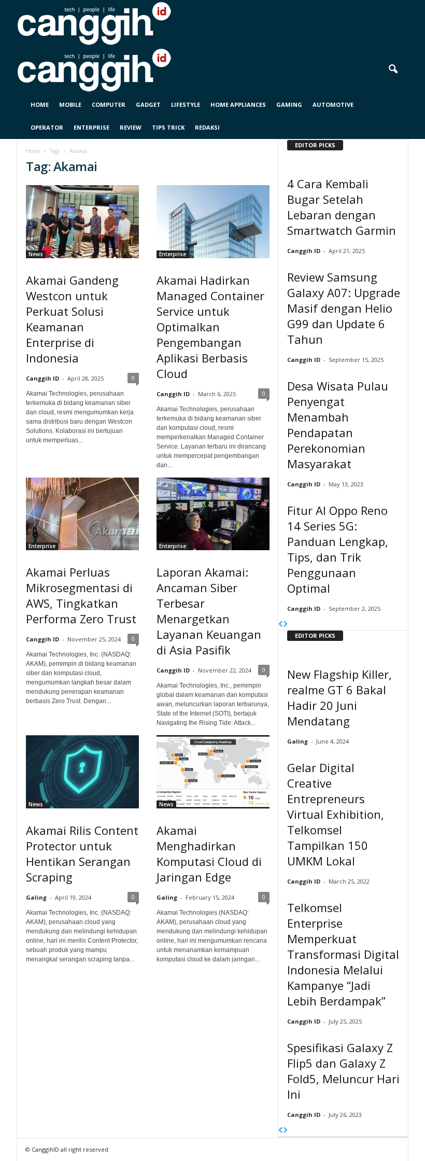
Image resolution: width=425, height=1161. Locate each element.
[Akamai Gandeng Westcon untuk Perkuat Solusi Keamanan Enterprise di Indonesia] (82, 221)
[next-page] (285, 624)
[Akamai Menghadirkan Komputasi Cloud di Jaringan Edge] (213, 771)
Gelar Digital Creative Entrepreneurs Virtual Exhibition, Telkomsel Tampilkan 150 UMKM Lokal (335, 814)
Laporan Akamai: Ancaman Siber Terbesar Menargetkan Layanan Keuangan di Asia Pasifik (209, 611)
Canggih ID (42, 378)
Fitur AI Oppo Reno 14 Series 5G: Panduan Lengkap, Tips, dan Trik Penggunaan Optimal (337, 549)
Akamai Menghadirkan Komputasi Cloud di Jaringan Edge (209, 853)
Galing (36, 897)
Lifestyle (185, 104)
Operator (47, 127)
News (36, 254)
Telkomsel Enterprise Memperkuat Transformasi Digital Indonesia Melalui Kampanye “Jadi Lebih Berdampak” (343, 954)
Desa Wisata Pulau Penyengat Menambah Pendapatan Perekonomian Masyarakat (337, 424)
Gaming (289, 104)
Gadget (148, 104)
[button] (392, 69)
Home (40, 104)
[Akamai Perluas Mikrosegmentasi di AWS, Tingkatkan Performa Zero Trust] (82, 514)
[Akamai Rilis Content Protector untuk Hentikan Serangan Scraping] (82, 771)
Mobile (70, 104)
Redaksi (207, 127)
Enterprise (91, 127)
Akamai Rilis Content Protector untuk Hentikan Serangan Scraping (82, 853)
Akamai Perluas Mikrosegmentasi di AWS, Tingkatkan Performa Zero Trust (81, 595)
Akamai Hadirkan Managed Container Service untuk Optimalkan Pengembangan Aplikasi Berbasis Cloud (210, 326)
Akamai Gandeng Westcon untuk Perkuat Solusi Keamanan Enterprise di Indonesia (72, 319)
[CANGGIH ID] (212, 70)
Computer (108, 104)
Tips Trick (168, 127)
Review (130, 127)
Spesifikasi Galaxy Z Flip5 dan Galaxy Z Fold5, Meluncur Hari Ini (343, 1071)
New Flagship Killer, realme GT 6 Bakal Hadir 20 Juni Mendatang (339, 697)
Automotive (333, 104)
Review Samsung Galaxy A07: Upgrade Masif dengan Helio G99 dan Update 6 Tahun (343, 308)
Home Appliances (238, 104)
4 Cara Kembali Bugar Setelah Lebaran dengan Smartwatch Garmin (341, 207)
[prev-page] (280, 624)
